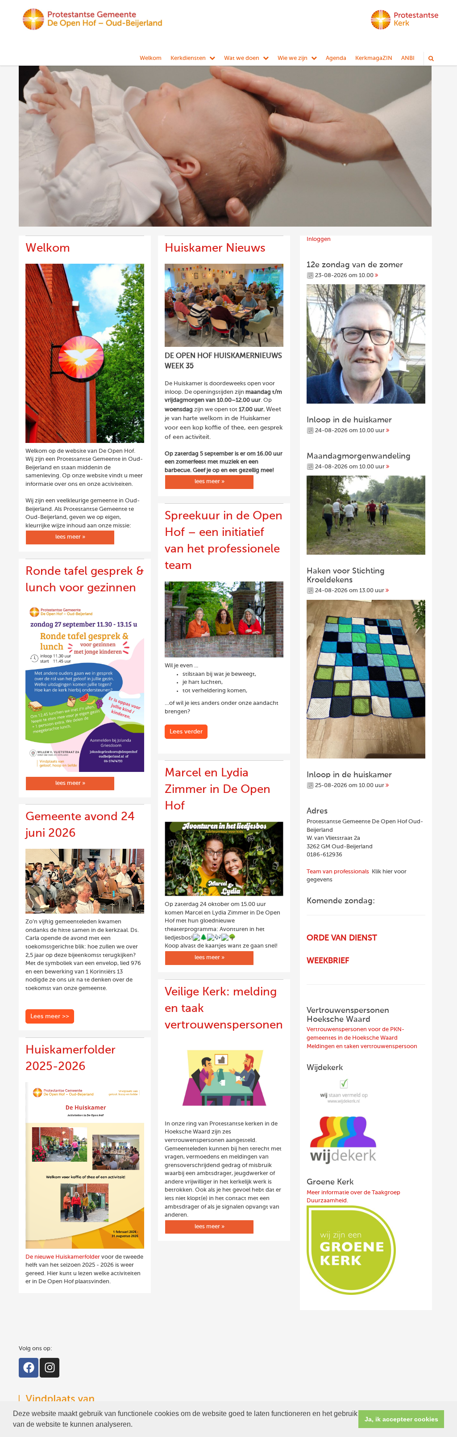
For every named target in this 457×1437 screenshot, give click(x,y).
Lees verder (186, 732)
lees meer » (70, 537)
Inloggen (319, 239)
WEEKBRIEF (328, 961)
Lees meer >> (49, 1016)
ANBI (408, 58)
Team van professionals (338, 872)
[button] (135, 1425)
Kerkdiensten (188, 58)
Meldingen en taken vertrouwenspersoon (362, 1046)
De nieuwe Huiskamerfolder (62, 1257)
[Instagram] (49, 1368)
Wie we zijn (292, 58)
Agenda (336, 58)
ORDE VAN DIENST (342, 938)
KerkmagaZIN (373, 58)
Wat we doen (241, 58)
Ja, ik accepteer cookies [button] (401, 1419)
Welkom (151, 58)
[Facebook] (28, 1368)
